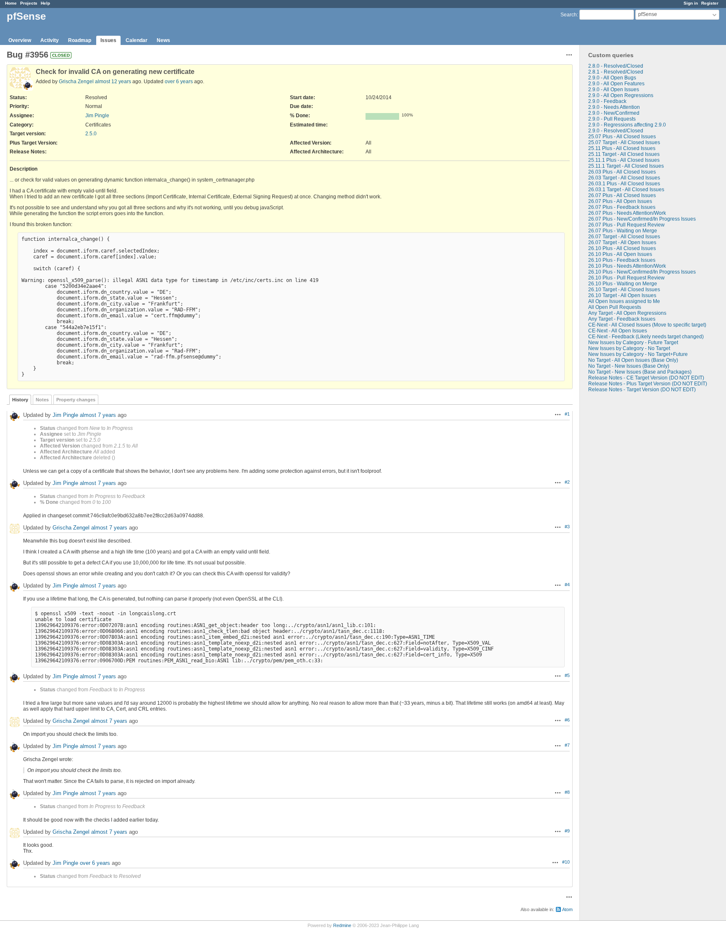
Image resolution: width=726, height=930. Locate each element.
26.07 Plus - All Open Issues (620, 201)
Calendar (136, 40)
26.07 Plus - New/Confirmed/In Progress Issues (642, 219)
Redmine (342, 925)
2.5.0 (91, 134)
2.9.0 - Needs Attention (614, 107)
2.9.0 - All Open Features (616, 84)
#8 (567, 792)
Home (11, 3)
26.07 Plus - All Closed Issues (622, 195)
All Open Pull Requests (614, 307)
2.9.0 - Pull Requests (612, 119)
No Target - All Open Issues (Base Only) (633, 360)
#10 (566, 861)
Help (45, 3)
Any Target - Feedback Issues (621, 319)
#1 (567, 413)
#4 (567, 584)
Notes (42, 399)
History (20, 399)
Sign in (691, 3)
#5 (567, 675)
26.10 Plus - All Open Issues (620, 254)
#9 (567, 830)
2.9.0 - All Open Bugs (612, 78)
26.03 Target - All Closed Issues (624, 178)
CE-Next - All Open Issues (617, 331)
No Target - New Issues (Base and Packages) (640, 372)
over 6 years (179, 81)
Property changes (75, 399)
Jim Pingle (97, 116)
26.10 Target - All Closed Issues (624, 289)
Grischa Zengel (76, 81)
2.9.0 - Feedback (607, 101)
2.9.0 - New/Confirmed (613, 113)
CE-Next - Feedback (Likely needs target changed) (646, 337)
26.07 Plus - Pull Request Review (626, 225)
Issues (108, 40)
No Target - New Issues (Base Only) (628, 366)
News (163, 40)
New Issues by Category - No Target (629, 348)
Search (568, 15)
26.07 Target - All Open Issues (622, 242)
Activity (49, 40)
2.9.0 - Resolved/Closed (615, 131)
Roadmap (79, 40)
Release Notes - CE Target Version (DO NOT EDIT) (646, 378)
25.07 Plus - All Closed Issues (622, 137)
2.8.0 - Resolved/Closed (615, 66)
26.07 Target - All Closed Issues (624, 237)
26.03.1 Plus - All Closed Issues (624, 184)
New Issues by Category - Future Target (633, 342)
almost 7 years (98, 415)
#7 (567, 745)
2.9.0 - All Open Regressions (620, 95)
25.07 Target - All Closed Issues (624, 142)
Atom (567, 909)
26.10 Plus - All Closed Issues (622, 248)
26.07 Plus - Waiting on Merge (622, 231)
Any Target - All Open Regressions (627, 313)
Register (709, 3)
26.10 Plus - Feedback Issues (621, 260)
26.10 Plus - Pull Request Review (626, 278)
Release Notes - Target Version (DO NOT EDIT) (642, 390)
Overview (19, 40)
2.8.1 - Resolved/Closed (615, 72)
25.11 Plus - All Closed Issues (621, 148)
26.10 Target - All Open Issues (622, 295)
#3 (567, 526)
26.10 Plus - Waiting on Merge (622, 284)
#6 (567, 719)
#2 (567, 482)
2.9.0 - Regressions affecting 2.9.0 (627, 125)
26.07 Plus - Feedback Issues (621, 207)
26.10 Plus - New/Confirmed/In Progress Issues (642, 272)
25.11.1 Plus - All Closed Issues (624, 160)
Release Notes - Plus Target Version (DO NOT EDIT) (647, 384)
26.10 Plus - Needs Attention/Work (627, 266)
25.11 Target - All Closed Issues (624, 154)
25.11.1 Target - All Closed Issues (626, 166)
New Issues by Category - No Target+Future (638, 354)
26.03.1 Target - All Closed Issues (626, 189)
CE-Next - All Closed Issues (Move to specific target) (647, 325)
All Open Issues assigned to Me (624, 301)
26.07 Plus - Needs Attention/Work (627, 213)
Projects (28, 3)
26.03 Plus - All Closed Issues (622, 172)
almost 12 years (113, 81)
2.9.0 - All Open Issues (613, 89)
